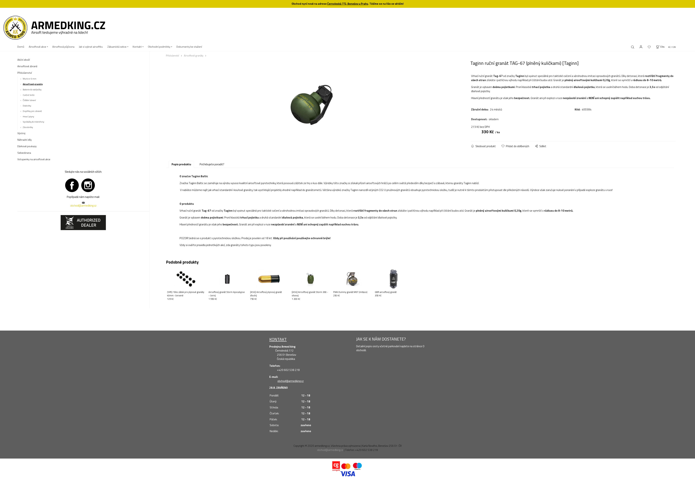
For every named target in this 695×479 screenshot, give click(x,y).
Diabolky (27, 105)
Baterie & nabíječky (32, 89)
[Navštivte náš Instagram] (88, 185)
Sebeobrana (24, 153)
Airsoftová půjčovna (63, 47)
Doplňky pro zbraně (32, 111)
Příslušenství (24, 73)
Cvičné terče (29, 95)
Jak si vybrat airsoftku (91, 47)
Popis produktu (181, 164)
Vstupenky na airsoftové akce (33, 159)
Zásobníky (28, 127)
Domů (20, 47)
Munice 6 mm (29, 78)
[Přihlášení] (641, 46)
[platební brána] (336, 466)
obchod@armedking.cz (83, 205)
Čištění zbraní (29, 100)
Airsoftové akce (37, 47)
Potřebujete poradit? (212, 164)
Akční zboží (23, 60)
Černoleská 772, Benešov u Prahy (347, 4)
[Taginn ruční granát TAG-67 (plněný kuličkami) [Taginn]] (314, 105)
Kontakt (137, 47)
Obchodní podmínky (159, 47)
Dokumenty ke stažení (189, 47)
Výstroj (21, 133)
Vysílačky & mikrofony (33, 121)
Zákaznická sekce (117, 47)
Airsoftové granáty (33, 84)
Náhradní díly (24, 140)
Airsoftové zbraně (27, 66)
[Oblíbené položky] (649, 47)
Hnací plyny (28, 116)
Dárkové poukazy (27, 146)
